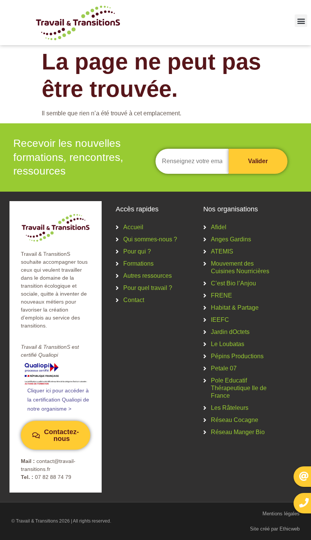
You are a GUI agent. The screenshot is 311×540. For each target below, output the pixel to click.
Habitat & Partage (235, 307)
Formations (138, 263)
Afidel (218, 227)
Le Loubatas (227, 344)
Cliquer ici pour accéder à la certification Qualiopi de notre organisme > (58, 399)
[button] (301, 20)
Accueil (133, 227)
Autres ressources (147, 275)
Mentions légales (281, 513)
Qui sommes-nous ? (150, 239)
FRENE (221, 295)
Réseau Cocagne (234, 420)
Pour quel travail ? (147, 288)
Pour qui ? (137, 251)
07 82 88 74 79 (53, 477)
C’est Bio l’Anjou (233, 283)
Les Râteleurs (229, 408)
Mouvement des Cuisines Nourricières (240, 267)
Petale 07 (224, 368)
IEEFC (220, 319)
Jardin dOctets (230, 332)
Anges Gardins (231, 239)
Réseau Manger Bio (238, 432)
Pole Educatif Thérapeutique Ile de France (239, 388)
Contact (133, 300)
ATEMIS (222, 251)
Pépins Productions (237, 356)
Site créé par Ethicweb (275, 529)
